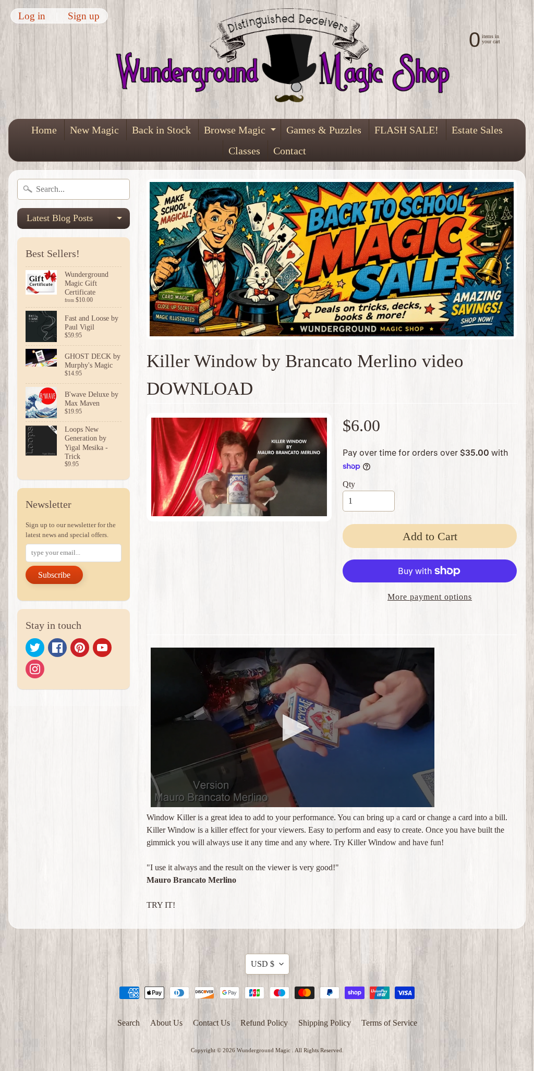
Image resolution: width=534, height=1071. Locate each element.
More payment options (429, 596)
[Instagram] (35, 669)
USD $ (262, 963)
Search (128, 1022)
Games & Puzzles (323, 130)
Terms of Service (389, 1022)
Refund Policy (264, 1022)
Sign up (84, 16)
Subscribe (54, 574)
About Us (166, 1022)
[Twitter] (35, 647)
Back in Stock (161, 130)
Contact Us (211, 1022)
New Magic (94, 130)
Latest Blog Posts (78, 221)
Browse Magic (241, 132)
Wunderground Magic (264, 1050)
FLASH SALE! (406, 130)
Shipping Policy (324, 1022)
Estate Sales (477, 130)
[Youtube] (102, 647)
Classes (244, 150)
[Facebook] (57, 647)
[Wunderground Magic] (289, 59)
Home (44, 130)
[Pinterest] (79, 647)
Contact (289, 150)
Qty (349, 484)
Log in (31, 16)
